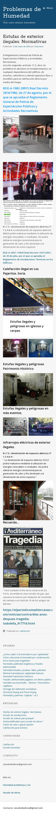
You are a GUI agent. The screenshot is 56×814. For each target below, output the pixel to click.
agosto (37, 93)
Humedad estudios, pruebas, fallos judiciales (24, 670)
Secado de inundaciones (14, 715)
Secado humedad (11, 747)
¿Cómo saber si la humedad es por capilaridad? (26, 654)
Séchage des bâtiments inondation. (20, 689)
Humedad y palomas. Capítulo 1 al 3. (20, 695)
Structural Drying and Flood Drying (19, 692)
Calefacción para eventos (15, 727)
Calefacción (24, 631)
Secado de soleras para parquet (18, 718)
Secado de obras (11, 792)
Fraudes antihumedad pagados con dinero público (27, 679)
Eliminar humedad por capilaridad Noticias (23, 673)
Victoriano (38, 46)
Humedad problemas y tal (16, 785)
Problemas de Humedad (22, 13)
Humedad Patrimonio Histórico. (18, 676)
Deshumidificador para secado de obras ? (23, 721)
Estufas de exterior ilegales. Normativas (22, 712)
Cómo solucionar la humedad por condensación (26, 657)
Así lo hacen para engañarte (16, 660)
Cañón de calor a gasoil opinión (18, 724)
